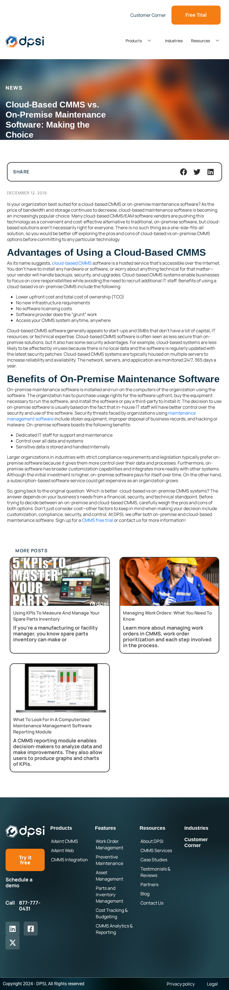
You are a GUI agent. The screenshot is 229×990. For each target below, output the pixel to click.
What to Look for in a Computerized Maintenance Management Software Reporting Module (52, 725)
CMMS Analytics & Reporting (114, 929)
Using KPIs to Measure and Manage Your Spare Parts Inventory (56, 616)
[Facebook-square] (31, 929)
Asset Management (109, 875)
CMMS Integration (69, 860)
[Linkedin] (13, 929)
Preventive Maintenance (109, 860)
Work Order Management (109, 844)
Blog (144, 894)
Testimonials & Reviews (155, 872)
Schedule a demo (19, 882)
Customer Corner (196, 842)
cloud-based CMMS (72, 263)
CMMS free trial (97, 520)
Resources (200, 40)
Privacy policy (181, 984)
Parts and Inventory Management (109, 894)
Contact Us (151, 903)
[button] (183, 171)
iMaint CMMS (64, 841)
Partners (149, 884)
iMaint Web (62, 850)
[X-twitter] (13, 943)
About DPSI (151, 841)
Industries (174, 40)
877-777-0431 (29, 906)
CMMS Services (156, 850)
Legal (212, 984)
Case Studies (153, 860)
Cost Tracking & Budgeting (112, 913)
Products (134, 40)
